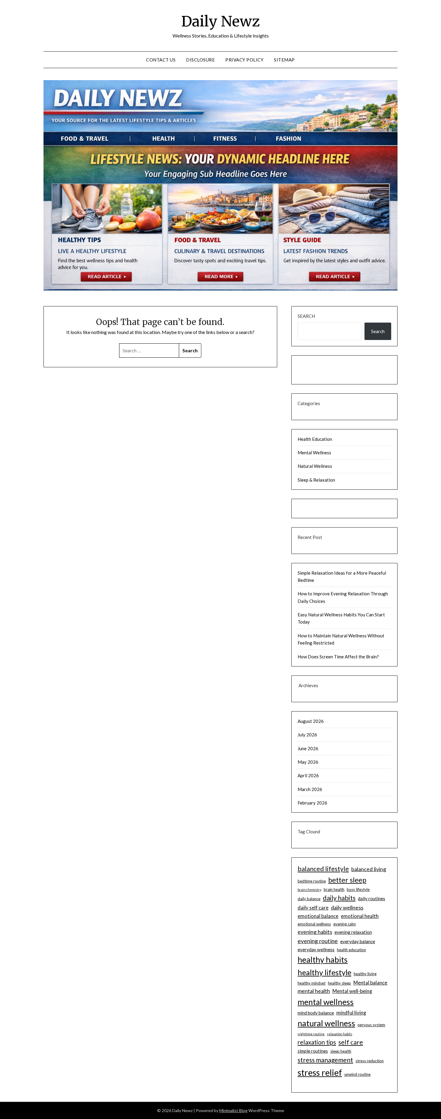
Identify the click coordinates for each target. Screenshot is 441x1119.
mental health (314, 991)
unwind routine (357, 1074)
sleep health (340, 1051)
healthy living (365, 973)
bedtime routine (312, 881)
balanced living (368, 869)
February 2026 (312, 802)
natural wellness (326, 1023)
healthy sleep (339, 983)
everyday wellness (316, 949)
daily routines (371, 898)
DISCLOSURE (200, 59)
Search (306, 316)
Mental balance (370, 982)
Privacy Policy (244, 59)
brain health (334, 889)
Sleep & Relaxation (316, 480)
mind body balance (316, 1012)
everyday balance (357, 941)
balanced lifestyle (323, 869)
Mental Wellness (314, 452)
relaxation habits (339, 1034)
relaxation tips (317, 1042)
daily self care (313, 907)
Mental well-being (352, 991)
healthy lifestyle (324, 972)
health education (351, 949)
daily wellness (347, 907)
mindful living (351, 1012)
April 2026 (308, 775)
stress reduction (370, 1060)
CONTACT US (161, 59)
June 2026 (308, 748)
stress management (325, 1060)
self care (350, 1042)
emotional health (360, 916)
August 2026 (311, 721)
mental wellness (326, 1002)
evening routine (318, 940)
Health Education (315, 439)
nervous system (371, 1024)
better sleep (347, 880)
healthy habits (323, 959)
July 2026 (307, 734)
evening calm (344, 924)
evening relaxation (353, 932)
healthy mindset (312, 983)
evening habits (315, 931)
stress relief (320, 1072)
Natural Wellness (315, 466)
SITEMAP (284, 59)
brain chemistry (309, 890)
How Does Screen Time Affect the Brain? (338, 656)
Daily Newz (220, 21)
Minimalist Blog (233, 1110)
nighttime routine (311, 1034)
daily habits (339, 898)
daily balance (309, 898)
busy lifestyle (358, 889)
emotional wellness (314, 924)
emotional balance (318, 916)
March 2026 (310, 789)
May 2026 (308, 762)
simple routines (313, 1051)
